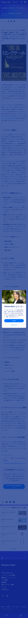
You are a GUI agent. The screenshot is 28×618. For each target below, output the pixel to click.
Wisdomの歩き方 (14, 324)
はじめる (14, 320)
